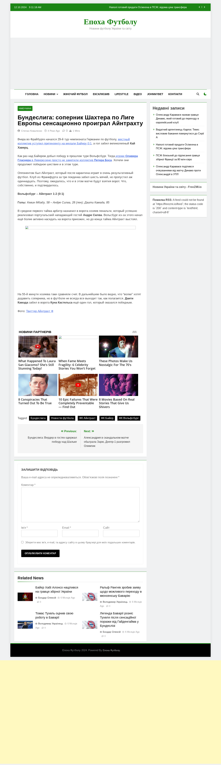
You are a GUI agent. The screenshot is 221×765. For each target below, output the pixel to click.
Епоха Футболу (110, 21)
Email (66, 527)
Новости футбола (62, 418)
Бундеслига (38, 418)
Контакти (175, 94)
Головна (32, 94)
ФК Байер (107, 418)
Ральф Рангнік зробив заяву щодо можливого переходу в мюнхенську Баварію (121, 591)
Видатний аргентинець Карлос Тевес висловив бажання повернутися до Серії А (180, 133)
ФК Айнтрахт (87, 418)
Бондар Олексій (47, 597)
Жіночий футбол (75, 94)
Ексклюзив (101, 94)
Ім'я (24, 527)
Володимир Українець (115, 601)
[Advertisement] (110, 63)
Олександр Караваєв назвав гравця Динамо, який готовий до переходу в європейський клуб (177, 118)
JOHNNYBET (155, 94)
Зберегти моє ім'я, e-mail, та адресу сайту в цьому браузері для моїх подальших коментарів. (80, 542)
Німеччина (25, 108)
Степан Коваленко (31, 130)
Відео (138, 94)
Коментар (28, 484)
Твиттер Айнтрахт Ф (39, 311)
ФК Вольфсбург (129, 418)
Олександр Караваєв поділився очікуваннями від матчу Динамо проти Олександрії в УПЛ (178, 170)
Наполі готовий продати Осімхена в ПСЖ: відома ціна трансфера (148, 7)
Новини (49, 94)
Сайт (106, 527)
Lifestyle (121, 94)
